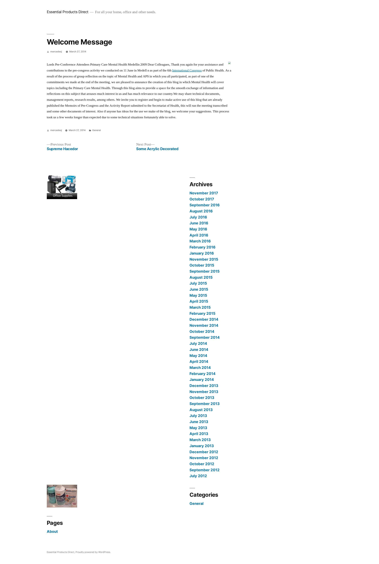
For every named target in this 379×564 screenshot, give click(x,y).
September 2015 (205, 271)
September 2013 (205, 403)
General (96, 130)
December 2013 (204, 385)
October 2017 (202, 199)
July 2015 (198, 283)
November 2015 (204, 259)
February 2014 (203, 373)
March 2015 (200, 307)
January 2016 (202, 253)
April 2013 (199, 433)
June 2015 (199, 289)
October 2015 (202, 265)
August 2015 (201, 277)
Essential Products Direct (67, 12)
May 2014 (198, 355)
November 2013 (204, 391)
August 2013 (201, 410)
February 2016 (202, 247)
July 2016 (198, 217)
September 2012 (205, 470)
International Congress (187, 70)
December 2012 (204, 452)
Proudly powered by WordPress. (93, 552)
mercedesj (56, 51)
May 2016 (198, 229)
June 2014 (199, 349)
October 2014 (202, 331)
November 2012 (204, 458)
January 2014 (202, 379)
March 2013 (200, 440)
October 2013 (202, 397)
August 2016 (201, 211)
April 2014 (199, 361)
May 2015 (198, 295)
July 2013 (198, 415)
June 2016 (199, 223)
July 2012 (198, 476)
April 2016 (199, 235)
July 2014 (198, 343)
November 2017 (204, 193)
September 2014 (205, 337)
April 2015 (199, 301)
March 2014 (200, 367)
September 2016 (205, 205)
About (52, 531)
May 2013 (198, 428)
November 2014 (204, 325)
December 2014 (204, 319)
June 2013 (199, 421)
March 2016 (200, 241)
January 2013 (202, 446)
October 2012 (202, 464)
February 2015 (202, 313)
